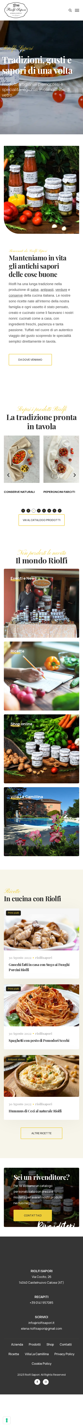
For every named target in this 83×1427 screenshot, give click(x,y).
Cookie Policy (42, 1363)
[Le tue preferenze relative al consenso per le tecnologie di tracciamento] (6, 1420)
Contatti (66, 1344)
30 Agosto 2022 (20, 958)
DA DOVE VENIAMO (30, 359)
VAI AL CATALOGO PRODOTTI (41, 520)
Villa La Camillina (37, 1354)
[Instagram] (46, 1382)
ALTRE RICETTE (41, 1133)
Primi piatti (13, 913)
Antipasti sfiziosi (16, 1059)
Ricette (13, 1354)
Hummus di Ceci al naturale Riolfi (35, 1111)
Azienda (17, 1344)
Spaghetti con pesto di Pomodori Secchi (39, 1040)
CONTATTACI (33, 1215)
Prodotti (35, 1344)
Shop (50, 1344)
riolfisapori (43, 958)
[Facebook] (37, 1382)
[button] (8, 475)
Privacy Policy (64, 1354)
